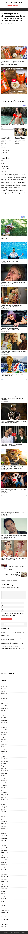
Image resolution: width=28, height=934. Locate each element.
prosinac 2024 (4, 732)
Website (3, 609)
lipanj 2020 (3, 862)
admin (12, 23)
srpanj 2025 (4, 715)
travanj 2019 (4, 896)
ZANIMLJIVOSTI (5, 924)
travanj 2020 (4, 867)
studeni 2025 (4, 705)
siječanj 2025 (4, 729)
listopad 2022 (4, 794)
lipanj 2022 (3, 804)
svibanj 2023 (4, 778)
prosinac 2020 (4, 847)
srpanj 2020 (4, 860)
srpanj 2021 (4, 831)
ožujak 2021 (4, 840)
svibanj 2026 (4, 691)
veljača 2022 (4, 814)
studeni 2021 (4, 821)
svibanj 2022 (4, 807)
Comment (3, 590)
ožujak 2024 (4, 754)
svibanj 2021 (4, 835)
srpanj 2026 (4, 686)
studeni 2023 (4, 763)
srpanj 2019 (4, 888)
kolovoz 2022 (4, 799)
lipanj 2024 (3, 746)
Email (2, 605)
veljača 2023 (4, 785)
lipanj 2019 (3, 891)
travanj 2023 (4, 780)
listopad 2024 (4, 737)
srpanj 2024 (4, 744)
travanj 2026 (4, 693)
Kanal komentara (5, 910)
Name (3, 601)
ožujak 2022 (4, 811)
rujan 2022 (3, 797)
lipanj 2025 (3, 717)
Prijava (3, 905)
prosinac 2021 (4, 819)
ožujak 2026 (4, 696)
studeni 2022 (4, 792)
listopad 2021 (4, 823)
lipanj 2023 (3, 775)
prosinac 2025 (4, 703)
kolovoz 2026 (4, 684)
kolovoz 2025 (4, 713)
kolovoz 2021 (4, 828)
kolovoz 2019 (4, 886)
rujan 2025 (3, 710)
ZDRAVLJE (3, 927)
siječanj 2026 (4, 701)
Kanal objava (4, 907)
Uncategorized (4, 922)
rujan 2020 (3, 855)
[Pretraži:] (14, 624)
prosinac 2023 (4, 761)
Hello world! (17, 677)
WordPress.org (4, 912)
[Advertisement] (12, 35)
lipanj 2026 (3, 689)
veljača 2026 (4, 698)
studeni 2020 (4, 850)
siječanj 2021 (4, 845)
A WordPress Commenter (7, 677)
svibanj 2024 (4, 749)
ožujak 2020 (4, 869)
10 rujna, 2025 (6, 23)
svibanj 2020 (4, 864)
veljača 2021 (4, 843)
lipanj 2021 (3, 833)
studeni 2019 (4, 879)
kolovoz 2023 (4, 770)
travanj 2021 (4, 838)
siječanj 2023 (4, 787)
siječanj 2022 (4, 816)
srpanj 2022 (4, 802)
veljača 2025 (4, 727)
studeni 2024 (4, 734)
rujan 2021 (3, 826)
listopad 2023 (4, 766)
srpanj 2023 (4, 773)
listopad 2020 (4, 852)
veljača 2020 (4, 872)
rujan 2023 (3, 768)
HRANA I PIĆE (4, 919)
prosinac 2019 (4, 876)
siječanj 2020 (4, 874)
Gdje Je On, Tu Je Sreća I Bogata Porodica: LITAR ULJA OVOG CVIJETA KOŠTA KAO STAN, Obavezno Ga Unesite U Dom (14, 634)
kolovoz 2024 (4, 742)
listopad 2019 (4, 881)
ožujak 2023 (4, 782)
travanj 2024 (4, 751)
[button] (26, 10)
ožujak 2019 (4, 898)
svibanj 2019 (4, 893)
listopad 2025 (4, 708)
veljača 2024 (4, 756)
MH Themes (22, 932)
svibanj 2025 (4, 720)
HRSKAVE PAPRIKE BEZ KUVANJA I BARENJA (11, 646)
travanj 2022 (4, 809)
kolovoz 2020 (4, 857)
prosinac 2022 (4, 790)
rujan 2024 (3, 739)
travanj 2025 (4, 722)
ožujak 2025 (4, 725)
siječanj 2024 (4, 758)
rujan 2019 (3, 884)
